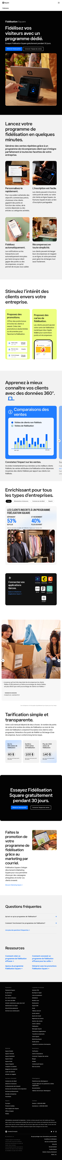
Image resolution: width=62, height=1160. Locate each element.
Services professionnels (11, 1091)
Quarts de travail (36, 1016)
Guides (34, 1061)
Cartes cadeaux (36, 1023)
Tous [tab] (8, 501)
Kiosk (33, 1008)
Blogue (34, 1058)
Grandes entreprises (10, 1094)
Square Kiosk (8, 1061)
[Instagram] (56, 1131)
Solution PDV (35, 990)
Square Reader (9, 1051)
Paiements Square (10, 990)
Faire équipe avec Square (12, 1108)
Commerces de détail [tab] (38, 501)
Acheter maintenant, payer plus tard (15, 1003)
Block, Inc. (54, 1154)
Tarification (35, 1051)
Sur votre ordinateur (10, 998)
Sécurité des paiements (11, 1008)
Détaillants (35, 998)
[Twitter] (51, 1131)
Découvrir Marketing (13, 885)
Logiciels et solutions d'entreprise (41, 1044)
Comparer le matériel (10, 1066)
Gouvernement (53, 1146)
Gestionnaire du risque (11, 1005)
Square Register (9, 1064)
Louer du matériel (10, 1071)
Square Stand (8, 1058)
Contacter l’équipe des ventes (33, 49)
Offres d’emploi (9, 1111)
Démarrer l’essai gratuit (14, 49)
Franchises (8, 1096)
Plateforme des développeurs (40, 1081)
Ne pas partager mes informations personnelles (44, 1136)
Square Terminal (9, 1053)
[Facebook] (53, 1131)
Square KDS (35, 1005)
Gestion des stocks (37, 1021)
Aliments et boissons (11, 1083)
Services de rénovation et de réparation (16, 1088)
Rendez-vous (35, 1000)
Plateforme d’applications (39, 1031)
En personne (8, 992)
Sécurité (54, 1144)
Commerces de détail (11, 1081)
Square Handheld (9, 1056)
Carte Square (35, 1036)
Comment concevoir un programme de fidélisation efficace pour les (42, 958)
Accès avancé (35, 1013)
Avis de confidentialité (51, 1141)
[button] (58, 440)
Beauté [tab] (50, 501)
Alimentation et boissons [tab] (21, 501)
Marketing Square (37, 1039)
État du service (36, 1066)
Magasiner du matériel (11, 1069)
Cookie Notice (53, 1149)
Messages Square (37, 1028)
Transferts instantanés (38, 1034)
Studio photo (35, 1041)
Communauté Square (37, 1064)
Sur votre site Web (10, 1000)
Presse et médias (10, 1106)
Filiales (7, 1113)
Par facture (8, 995)
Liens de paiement (37, 995)
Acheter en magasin (10, 1074)
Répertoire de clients (37, 1018)
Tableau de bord (36, 1010)
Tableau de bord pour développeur (41, 1090)
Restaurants (35, 1003)
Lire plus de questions (17, 930)
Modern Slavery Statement (50, 1152)
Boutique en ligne (37, 992)
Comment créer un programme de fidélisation (16, 958)
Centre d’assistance (37, 1053)
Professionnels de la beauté (12, 1086)
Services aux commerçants (12, 1010)
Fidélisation (35, 1026)
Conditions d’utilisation (50, 1139)
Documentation (36, 1088)
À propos (7, 1103)
